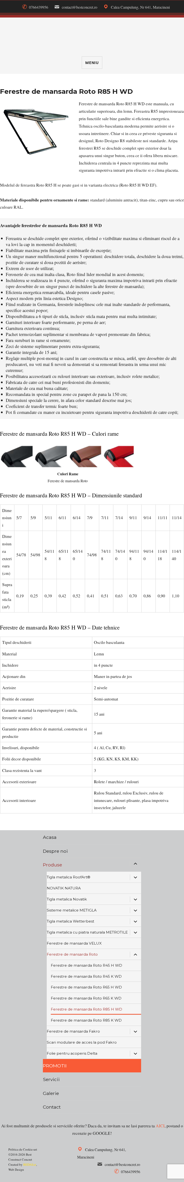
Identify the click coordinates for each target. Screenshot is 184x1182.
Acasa (50, 837)
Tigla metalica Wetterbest (70, 921)
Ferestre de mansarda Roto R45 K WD (86, 976)
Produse (52, 865)
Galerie (51, 1093)
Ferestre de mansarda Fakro (73, 1031)
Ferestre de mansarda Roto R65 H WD (86, 987)
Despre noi (55, 851)
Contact (52, 1107)
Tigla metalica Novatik (67, 899)
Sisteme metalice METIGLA (72, 910)
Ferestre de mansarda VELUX (74, 943)
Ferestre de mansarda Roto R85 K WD (86, 1020)
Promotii (55, 1066)
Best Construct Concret (92, 35)
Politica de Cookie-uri (22, 1149)
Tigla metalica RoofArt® (68, 877)
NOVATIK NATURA (64, 888)
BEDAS (29, 1164)
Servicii (51, 1079)
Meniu (92, 63)
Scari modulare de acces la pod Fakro (82, 1042)
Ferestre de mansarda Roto (72, 954)
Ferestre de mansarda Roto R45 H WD (86, 965)
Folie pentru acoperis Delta (72, 1053)
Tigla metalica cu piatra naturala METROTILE (87, 932)
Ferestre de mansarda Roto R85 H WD (86, 1009)
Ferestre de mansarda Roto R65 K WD (86, 998)
